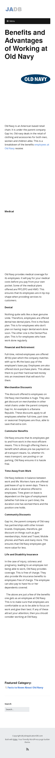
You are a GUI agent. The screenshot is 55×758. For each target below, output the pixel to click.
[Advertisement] (27, 121)
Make (15, 739)
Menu (12, 21)
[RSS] (27, 749)
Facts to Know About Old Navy (25, 687)
